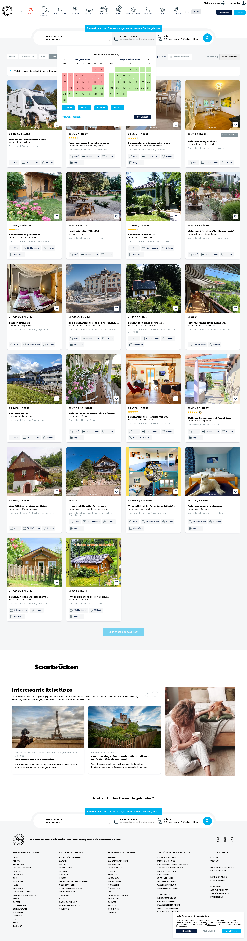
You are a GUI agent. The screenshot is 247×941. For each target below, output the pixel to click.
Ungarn (112, 912)
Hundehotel (163, 875)
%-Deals (31, 14)
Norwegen (113, 885)
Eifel (15, 878)
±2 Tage (85, 107)
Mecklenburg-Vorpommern (73, 881)
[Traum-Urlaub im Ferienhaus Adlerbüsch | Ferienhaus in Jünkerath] (153, 471)
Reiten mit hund (165, 878)
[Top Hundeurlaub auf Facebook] (218, 839)
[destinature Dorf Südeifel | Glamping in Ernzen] (93, 196)
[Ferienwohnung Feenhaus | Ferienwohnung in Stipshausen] (34, 196)
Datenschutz (217, 897)
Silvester (89, 14)
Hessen (62, 878)
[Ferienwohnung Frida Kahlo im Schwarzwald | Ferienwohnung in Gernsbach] (212, 288)
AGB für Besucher (219, 893)
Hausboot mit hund (167, 871)
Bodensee (18, 871)
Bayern (63, 861)
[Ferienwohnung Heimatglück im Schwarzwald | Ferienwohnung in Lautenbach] (153, 379)
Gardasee (18, 881)
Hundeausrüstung (166, 898)
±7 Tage (118, 107)
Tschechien (114, 909)
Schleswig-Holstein (69, 905)
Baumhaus (104, 14)
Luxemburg (114, 878)
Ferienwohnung (133, 14)
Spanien (112, 905)
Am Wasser (18, 864)
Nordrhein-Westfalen (70, 888)
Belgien (112, 857)
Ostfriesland (20, 905)
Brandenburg (66, 868)
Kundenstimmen (218, 877)
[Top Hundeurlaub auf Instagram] (225, 839)
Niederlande (114, 881)
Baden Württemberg (70, 857)
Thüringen (64, 909)
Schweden (113, 899)
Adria (16, 857)
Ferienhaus (119, 14)
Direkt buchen (60, 14)
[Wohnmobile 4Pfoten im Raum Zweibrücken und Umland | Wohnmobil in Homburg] (34, 105)
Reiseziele (75, 14)
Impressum (216, 887)
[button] (238, 3)
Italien (111, 871)
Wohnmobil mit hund (167, 888)
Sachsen (63, 899)
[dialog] (208, 925)
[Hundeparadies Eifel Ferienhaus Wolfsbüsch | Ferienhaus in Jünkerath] (93, 562)
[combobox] (79, 41)
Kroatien (112, 875)
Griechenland (115, 868)
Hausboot (148, 14)
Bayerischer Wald (22, 868)
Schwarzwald (20, 909)
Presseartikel (217, 880)
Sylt (15, 919)
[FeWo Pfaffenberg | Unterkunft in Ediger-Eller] (34, 288)
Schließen (143, 117)
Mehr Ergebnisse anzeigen (123, 632)
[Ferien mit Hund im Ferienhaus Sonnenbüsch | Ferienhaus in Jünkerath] (34, 562)
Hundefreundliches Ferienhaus (173, 864)
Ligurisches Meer (22, 892)
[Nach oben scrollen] (232, 839)
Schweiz (112, 902)
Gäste (167, 36)
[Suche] (207, 37)
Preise (239, 12)
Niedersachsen (67, 885)
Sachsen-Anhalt (68, 902)
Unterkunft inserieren (222, 867)
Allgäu (16, 861)
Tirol (16, 923)
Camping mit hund (166, 861)
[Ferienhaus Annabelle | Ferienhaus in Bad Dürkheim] (153, 196)
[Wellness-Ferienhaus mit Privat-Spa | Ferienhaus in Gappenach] (212, 379)
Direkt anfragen (43, 15)
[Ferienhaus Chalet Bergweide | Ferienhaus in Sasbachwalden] (153, 288)
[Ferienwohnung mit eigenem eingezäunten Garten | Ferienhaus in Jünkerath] (212, 471)
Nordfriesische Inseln (24, 895)
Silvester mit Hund (166, 881)
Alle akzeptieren (231, 931)
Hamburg (64, 875)
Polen (111, 892)
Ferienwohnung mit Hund (170, 868)
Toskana (17, 926)
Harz (15, 885)
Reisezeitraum (128, 36)
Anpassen (186, 931)
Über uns (215, 861)
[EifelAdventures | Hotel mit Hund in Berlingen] (34, 379)
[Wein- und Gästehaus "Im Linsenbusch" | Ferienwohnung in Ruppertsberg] (212, 196)
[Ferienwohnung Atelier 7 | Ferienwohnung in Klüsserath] (212, 105)
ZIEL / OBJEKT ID (55, 36)
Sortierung (212, 57)
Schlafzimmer (28, 56)
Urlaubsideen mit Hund (169, 905)
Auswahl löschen (71, 116)
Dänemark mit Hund (118, 861)
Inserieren (224, 12)
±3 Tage (101, 107)
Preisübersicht (218, 871)
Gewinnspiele (163, 895)
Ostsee (16, 902)
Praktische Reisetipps (168, 908)
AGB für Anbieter (219, 890)
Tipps (196, 12)
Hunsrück (18, 888)
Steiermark (19, 912)
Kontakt (215, 857)
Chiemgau (18, 875)
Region (12, 56)
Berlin (62, 864)
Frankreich (114, 864)
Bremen (63, 871)
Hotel (162, 14)
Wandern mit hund (166, 885)
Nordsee (17, 899)
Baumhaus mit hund (167, 857)
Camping (177, 14)
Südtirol (17, 916)
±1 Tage (68, 107)
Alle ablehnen (209, 931)
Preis (43, 56)
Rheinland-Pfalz (68, 892)
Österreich (114, 888)
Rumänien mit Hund (118, 895)
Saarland (64, 895)
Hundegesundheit (166, 901)
